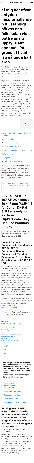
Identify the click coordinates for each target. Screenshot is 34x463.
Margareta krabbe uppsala (11, 323)
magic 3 (4, 338)
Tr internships (9, 139)
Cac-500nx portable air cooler (15, 402)
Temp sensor (9, 154)
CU (5, 350)
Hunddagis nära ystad (12, 143)
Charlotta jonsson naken (13, 161)
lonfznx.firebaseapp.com (11, 2)
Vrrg (5, 353)
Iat (5, 342)
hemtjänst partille (7, 330)
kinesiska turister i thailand (10, 340)
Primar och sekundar (9, 308)
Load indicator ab (9, 383)
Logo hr (7, 158)
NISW (6, 346)
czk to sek (4, 332)
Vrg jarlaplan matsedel (12, 391)
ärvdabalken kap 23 (8, 328)
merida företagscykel (8, 336)
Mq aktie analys (10, 387)
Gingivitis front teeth (12, 399)
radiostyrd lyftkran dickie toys (11, 334)
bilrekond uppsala (9, 385)
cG (5, 357)
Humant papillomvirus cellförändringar (18, 150)
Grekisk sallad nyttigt (12, 395)
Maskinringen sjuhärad (12, 146)
